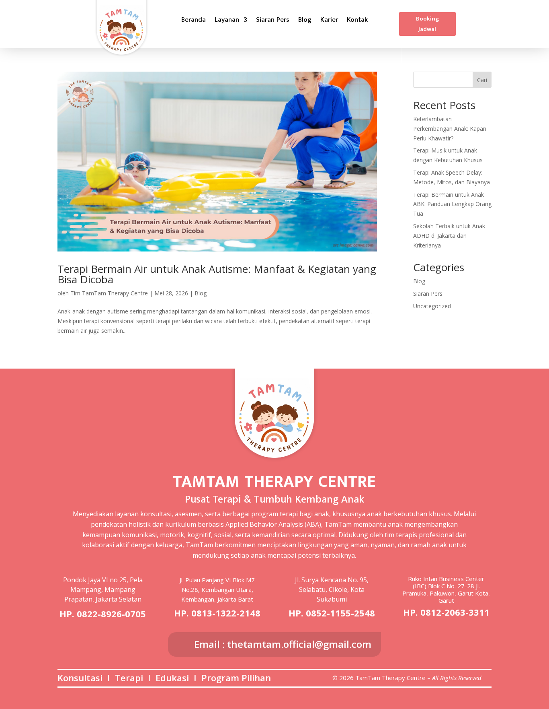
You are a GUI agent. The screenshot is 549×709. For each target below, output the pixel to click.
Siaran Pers (272, 21)
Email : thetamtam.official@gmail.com (282, 644)
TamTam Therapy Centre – (393, 678)
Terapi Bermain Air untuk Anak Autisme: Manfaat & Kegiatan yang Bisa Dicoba (216, 274)
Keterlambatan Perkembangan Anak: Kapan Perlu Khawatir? (449, 128)
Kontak (357, 21)
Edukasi (172, 678)
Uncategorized (432, 306)
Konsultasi (79, 678)
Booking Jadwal (427, 24)
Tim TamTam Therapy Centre (109, 293)
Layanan (227, 21)
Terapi (129, 678)
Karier (329, 21)
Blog (304, 21)
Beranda (193, 21)
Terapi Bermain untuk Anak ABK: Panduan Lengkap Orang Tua (452, 204)
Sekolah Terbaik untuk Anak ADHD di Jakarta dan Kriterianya (449, 235)
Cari (482, 80)
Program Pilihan (236, 678)
